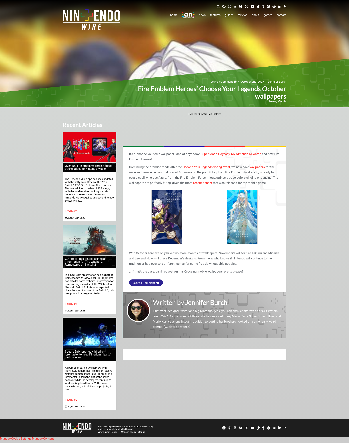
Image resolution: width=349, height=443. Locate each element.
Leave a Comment (222, 81)
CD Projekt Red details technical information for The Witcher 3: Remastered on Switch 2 (85, 261)
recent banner (202, 183)
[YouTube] (252, 6)
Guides (229, 15)
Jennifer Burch (277, 81)
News (202, 15)
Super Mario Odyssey (215, 154)
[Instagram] (229, 6)
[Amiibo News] (188, 15)
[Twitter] (246, 6)
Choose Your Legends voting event (206, 167)
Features (215, 15)
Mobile (282, 101)
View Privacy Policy (107, 432)
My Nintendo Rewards (246, 154)
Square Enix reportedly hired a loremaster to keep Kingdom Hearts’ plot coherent (88, 354)
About (255, 15)
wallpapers (257, 167)
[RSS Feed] (285, 6)
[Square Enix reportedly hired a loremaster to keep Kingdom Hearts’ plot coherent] (89, 347)
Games (268, 15)
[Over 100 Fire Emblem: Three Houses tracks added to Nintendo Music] (89, 161)
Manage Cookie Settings (133, 432)
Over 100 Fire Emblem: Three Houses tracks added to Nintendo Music (88, 167)
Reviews (242, 15)
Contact (281, 15)
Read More (71, 211)
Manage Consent (43, 438)
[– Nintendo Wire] (91, 20)
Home (173, 15)
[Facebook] (224, 6)
